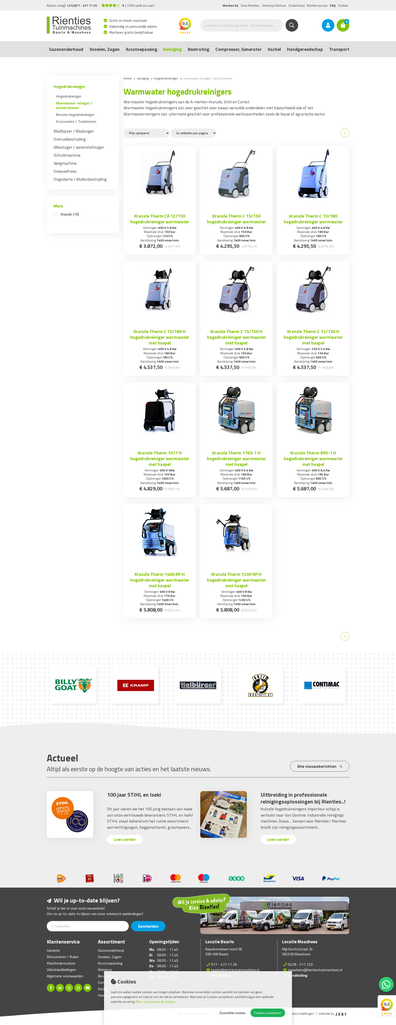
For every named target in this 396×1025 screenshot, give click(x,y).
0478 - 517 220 (300, 964)
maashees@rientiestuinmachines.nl (315, 970)
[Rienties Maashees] (78, 988)
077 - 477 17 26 (224, 964)
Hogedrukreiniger (69, 86)
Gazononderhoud (66, 49)
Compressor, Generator (238, 49)
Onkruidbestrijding (70, 139)
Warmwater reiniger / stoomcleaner (74, 105)
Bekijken (313, 205)
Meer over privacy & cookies (155, 1001)
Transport (339, 49)
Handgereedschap (305, 49)
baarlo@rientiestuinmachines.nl (235, 970)
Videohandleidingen (61, 969)
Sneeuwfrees (65, 171)
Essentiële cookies (233, 1012)
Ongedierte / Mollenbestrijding (80, 179)
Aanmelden (148, 926)
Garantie (53, 950)
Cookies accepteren (267, 1012)
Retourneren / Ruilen (63, 956)
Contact (343, 5)
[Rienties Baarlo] (69, 988)
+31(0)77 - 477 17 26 (82, 5)
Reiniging (172, 49)
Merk (58, 206)
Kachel (274, 49)
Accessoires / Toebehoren (76, 121)
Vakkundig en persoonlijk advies (133, 26)
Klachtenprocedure (61, 963)
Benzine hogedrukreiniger (75, 114)
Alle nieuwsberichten (317, 766)
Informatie (160, 205)
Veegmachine (65, 163)
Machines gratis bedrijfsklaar (131, 32)
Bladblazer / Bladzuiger (74, 131)
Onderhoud (297, 5)
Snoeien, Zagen (104, 49)
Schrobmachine (67, 155)
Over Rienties (250, 5)
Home (128, 78)
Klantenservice (317, 5)
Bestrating (198, 49)
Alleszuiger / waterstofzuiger (79, 147)
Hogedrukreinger (68, 96)
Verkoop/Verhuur (274, 5)
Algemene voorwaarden (65, 976)
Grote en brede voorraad (128, 20)
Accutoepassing (141, 49)
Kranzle (69, 214)
